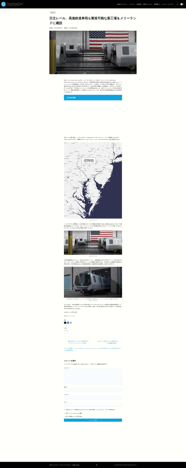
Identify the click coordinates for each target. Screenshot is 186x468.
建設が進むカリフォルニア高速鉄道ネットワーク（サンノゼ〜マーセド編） (78, 342)
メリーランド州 (77, 348)
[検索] (177, 4)
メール (66, 394)
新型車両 (52, 12)
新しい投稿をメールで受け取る (74, 416)
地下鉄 (114, 348)
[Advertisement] (93, 440)
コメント (67, 368)
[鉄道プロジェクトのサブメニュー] (127, 4)
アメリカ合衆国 (68, 348)
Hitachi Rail (94, 220)
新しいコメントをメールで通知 (74, 413)
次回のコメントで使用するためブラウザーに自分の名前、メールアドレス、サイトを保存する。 (91, 409)
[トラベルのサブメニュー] (134, 4)
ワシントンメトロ (86, 348)
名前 (65, 387)
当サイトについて (54, 465)
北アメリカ (109, 348)
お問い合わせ (75, 465)
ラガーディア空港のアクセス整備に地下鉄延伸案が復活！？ (107, 342)
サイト (65, 402)
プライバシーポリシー (65, 465)
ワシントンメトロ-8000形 (98, 348)
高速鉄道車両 (69, 350)
